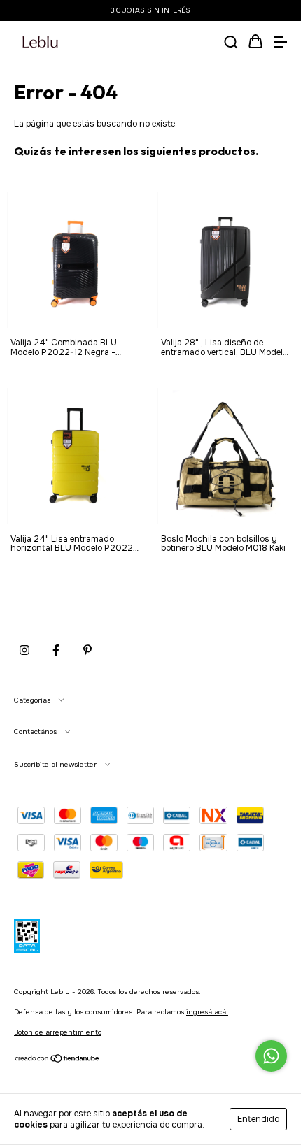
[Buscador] (231, 43)
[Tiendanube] (58, 1060)
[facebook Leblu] (56, 650)
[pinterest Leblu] (87, 650)
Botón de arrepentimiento (58, 1032)
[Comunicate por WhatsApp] (271, 1056)
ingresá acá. (207, 1011)
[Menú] (280, 43)
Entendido (258, 1119)
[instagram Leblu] (24, 650)
